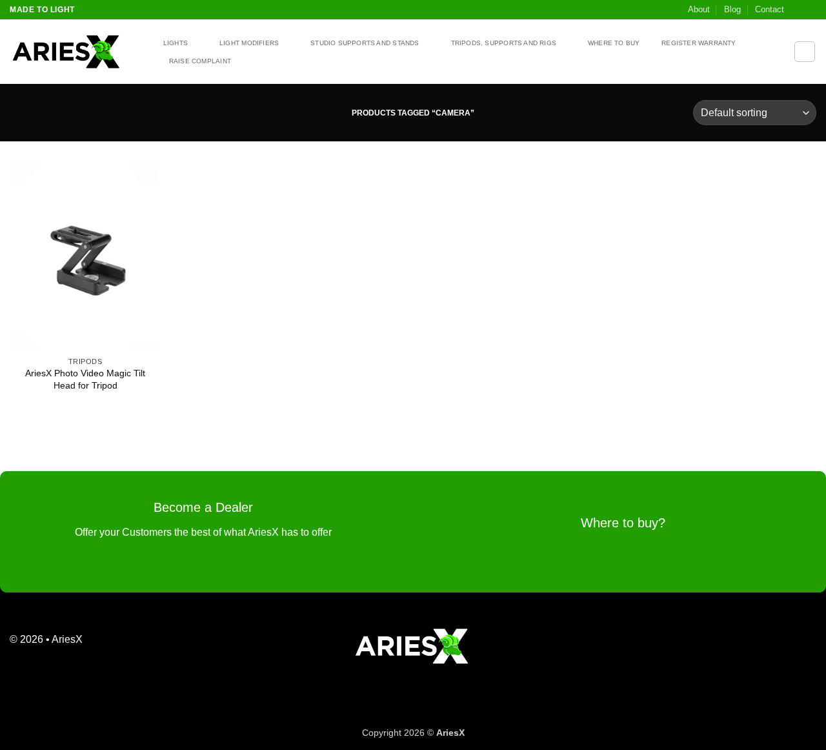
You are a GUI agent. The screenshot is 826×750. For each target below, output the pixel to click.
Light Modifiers (249, 42)
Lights (175, 42)
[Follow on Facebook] (797, 9)
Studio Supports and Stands (364, 42)
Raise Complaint (200, 61)
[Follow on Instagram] (810, 9)
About (699, 9)
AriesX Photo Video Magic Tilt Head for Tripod (85, 379)
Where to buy (614, 42)
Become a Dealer (203, 507)
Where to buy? (623, 523)
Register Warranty (698, 42)
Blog (732, 9)
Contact (769, 9)
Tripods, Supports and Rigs (503, 42)
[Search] (804, 51)
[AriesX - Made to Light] (74, 51)
